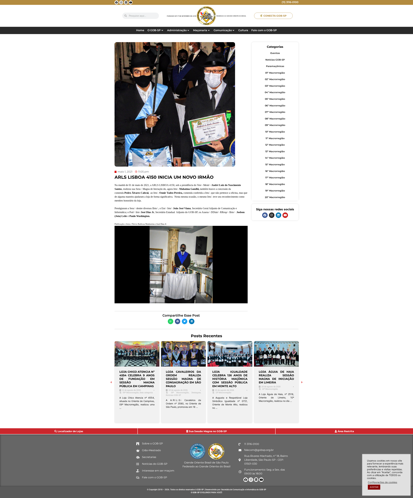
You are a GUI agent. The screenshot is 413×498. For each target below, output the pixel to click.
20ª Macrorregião (275, 197)
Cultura (243, 30)
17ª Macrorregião (275, 177)
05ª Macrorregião (275, 99)
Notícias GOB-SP (275, 59)
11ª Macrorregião (275, 138)
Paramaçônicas (275, 66)
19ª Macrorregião (275, 190)
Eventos (275, 53)
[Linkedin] (126, 2)
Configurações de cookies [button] (382, 482)
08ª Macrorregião (275, 118)
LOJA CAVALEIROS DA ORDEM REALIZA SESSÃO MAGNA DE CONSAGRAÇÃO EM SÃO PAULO (183, 379)
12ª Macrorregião (275, 144)
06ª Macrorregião (275, 105)
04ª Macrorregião (275, 92)
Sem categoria (146, 392)
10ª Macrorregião (275, 131)
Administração (177, 30)
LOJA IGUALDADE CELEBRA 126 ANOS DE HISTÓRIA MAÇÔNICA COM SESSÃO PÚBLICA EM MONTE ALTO (229, 379)
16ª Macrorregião (275, 171)
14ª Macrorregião (275, 157)
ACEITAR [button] (374, 487)
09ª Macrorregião (275, 125)
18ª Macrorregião (275, 184)
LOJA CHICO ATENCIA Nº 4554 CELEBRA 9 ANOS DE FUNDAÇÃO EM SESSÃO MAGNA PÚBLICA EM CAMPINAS (137, 379)
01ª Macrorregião (275, 72)
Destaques (196, 392)
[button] (170, 321)
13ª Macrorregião (275, 151)
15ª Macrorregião (275, 164)
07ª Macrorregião (275, 112)
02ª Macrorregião (275, 79)
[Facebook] (116, 2)
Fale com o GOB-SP (264, 30)
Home (140, 30)
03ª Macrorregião (275, 85)
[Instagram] (121, 2)
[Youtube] (130, 2)
